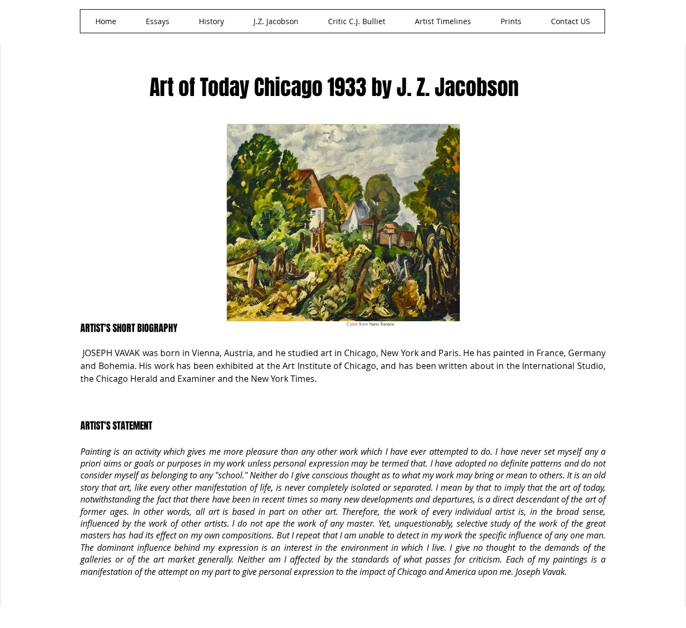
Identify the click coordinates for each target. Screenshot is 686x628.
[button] (275, 21)
